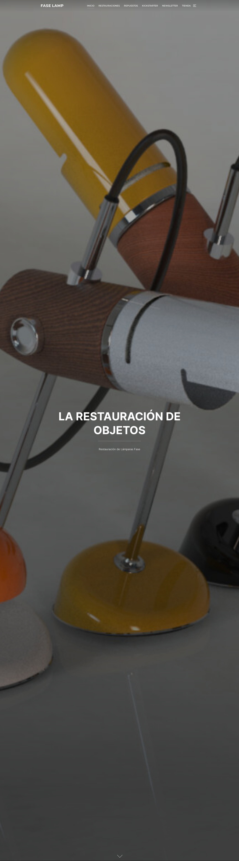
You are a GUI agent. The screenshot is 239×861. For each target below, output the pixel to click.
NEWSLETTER (170, 5)
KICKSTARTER (150, 5)
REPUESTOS (131, 5)
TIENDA (186, 5)
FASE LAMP (52, 5)
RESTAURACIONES (109, 5)
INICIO (90, 5)
